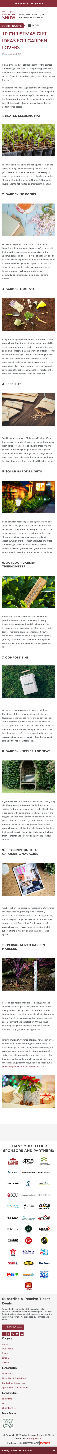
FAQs (4, 1403)
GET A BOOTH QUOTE (28, 3)
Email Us (6, 1358)
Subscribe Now (13, 1327)
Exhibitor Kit (8, 1374)
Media (5, 1353)
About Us (6, 1344)
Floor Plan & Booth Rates (14, 1378)
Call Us (5, 1362)
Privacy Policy (34, 1438)
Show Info (7, 1399)
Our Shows (7, 1349)
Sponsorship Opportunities (15, 1387)
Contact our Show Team (13, 1383)
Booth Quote (11, 26)
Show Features (9, 1408)
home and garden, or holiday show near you (23, 1067)
